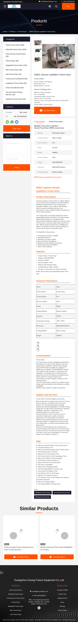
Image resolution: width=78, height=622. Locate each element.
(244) (16, 49)
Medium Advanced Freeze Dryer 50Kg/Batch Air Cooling (56, 548)
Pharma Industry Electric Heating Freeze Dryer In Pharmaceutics (18, 548)
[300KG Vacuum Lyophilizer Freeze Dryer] (59, 56)
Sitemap (62, 606)
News (62, 602)
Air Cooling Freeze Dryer (62, 492)
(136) (16, 65)
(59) (16, 79)
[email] (16, 122)
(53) (16, 83)
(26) (16, 99)
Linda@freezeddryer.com (49, 1)
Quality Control (62, 598)
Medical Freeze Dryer (42, 497)
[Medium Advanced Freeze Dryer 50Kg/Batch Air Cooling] (57, 530)
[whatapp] (12, 122)
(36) (14, 70)
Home (5, 31)
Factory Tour (62, 594)
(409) (15, 45)
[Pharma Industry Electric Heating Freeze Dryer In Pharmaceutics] (21, 530)
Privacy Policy (62, 610)
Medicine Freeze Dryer (43, 492)
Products (12, 31)
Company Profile (62, 590)
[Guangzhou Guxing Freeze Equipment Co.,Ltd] (14, 6)
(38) (12, 61)
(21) (14, 74)
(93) (16, 55)
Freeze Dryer (22, 31)
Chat (68, 6)
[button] (13, 535)
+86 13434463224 (69, 1)
